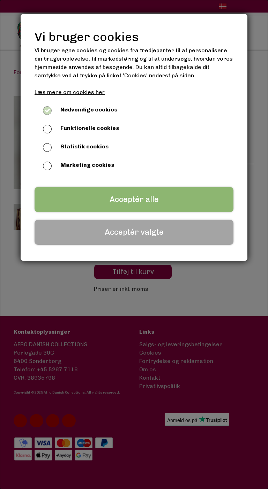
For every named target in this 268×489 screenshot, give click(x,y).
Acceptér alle (134, 199)
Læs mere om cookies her (70, 92)
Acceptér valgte (134, 232)
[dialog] (134, 244)
